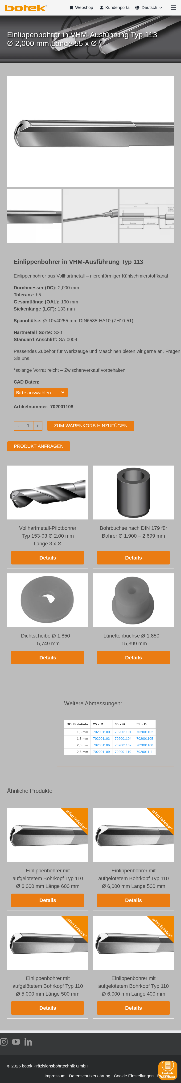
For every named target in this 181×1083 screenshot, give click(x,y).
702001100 (101, 732)
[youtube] (16, 1042)
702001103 (101, 738)
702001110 (123, 752)
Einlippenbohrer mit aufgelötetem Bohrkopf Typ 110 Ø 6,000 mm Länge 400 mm (133, 986)
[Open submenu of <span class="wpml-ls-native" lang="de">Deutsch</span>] (159, 7)
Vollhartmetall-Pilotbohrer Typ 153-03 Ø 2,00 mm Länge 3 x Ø (47, 536)
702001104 (123, 738)
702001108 (144, 745)
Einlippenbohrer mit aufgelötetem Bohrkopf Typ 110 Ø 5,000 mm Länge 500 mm (47, 986)
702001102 (144, 732)
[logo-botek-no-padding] (26, 6)
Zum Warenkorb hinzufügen (91, 425)
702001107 (123, 745)
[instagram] (4, 1042)
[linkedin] (28, 1042)
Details (47, 558)
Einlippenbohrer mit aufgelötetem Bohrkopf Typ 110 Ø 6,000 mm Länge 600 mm (47, 878)
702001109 (101, 752)
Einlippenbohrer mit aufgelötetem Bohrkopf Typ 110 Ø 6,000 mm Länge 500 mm (133, 878)
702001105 (144, 738)
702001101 (123, 732)
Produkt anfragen (38, 446)
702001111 (144, 752)
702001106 (101, 745)
